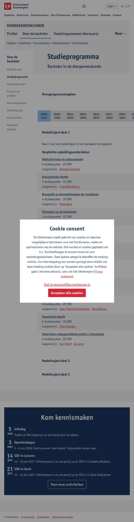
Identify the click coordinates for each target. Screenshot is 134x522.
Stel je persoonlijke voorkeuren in (67, 284)
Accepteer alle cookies (67, 293)
